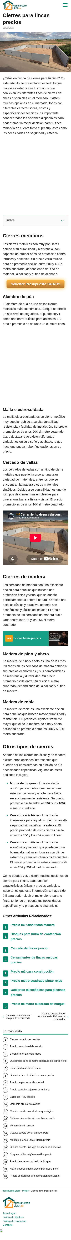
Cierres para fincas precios (25, 1039)
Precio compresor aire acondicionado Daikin (34, 1175)
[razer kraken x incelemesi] (35, 1230)
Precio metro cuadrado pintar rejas (36, 980)
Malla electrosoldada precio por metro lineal (34, 1168)
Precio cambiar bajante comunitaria (29, 1089)
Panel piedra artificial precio (25, 1068)
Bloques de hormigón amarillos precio (31, 1154)
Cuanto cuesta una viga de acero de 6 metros (35, 1146)
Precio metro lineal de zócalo (26, 1046)
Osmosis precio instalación (25, 1103)
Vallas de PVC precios (22, 1096)
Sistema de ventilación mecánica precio (32, 1118)
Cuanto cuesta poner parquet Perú (29, 1132)
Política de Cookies (13, 1217)
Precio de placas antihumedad (27, 1082)
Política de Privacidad (14, 1221)
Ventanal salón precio (22, 1125)
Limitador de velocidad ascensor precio (32, 1075)
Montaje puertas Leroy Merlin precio (30, 1139)
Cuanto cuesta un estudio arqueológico (31, 1111)
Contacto (8, 1224)
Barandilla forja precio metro (25, 1053)
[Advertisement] (35, 175)
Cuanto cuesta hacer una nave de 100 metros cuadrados (51, 1016)
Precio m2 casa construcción (32, 971)
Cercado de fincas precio (29, 948)
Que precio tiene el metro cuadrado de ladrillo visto (38, 1060)
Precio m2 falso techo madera (33, 925)
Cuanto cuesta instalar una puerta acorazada (18, 1016)
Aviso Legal (9, 1213)
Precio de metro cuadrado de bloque (37, 1004)
